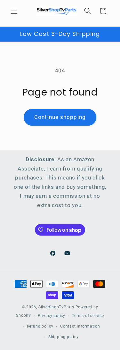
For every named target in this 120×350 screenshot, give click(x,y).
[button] (14, 11)
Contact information (80, 326)
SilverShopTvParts (56, 307)
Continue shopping (60, 117)
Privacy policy (51, 315)
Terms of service (88, 315)
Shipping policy (63, 337)
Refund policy (40, 326)
